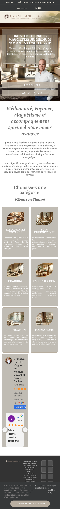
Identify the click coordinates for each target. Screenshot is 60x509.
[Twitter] (50, 463)
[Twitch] (43, 476)
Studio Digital (29, 467)
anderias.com (30, 481)
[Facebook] (43, 463)
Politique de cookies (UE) (52, 489)
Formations (29, 469)
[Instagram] (43, 469)
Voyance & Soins (29, 465)
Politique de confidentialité (41, 486)
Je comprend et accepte (30, 503)
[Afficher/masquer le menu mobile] (54, 16)
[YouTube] (50, 476)
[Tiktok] (50, 469)
